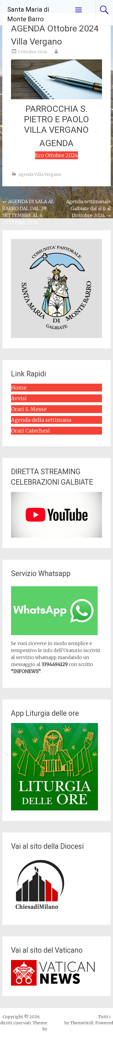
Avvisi (19, 398)
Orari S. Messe (29, 409)
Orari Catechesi (30, 430)
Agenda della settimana (41, 420)
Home (19, 387)
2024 (71, 155)
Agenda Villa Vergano (39, 174)
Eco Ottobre (50, 155)
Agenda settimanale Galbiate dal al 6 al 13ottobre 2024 (88, 208)
